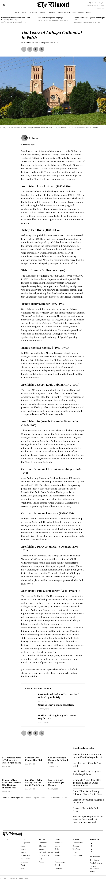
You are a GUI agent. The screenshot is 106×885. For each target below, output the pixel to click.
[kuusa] (25, 138)
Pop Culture (25, 858)
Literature (24, 862)
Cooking (76, 846)
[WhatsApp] (41, 49)
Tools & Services (96, 863)
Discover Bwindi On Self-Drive (86, 809)
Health (57, 855)
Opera (23, 868)
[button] (4, 5)
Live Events (77, 849)
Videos (41, 862)
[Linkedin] (91, 849)
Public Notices (44, 855)
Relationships (60, 862)
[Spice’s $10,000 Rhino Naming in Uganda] (58, 774)
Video (75, 852)
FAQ (40, 858)
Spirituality (25, 43)
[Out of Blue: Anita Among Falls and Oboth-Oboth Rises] (35, 774)
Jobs (56, 858)
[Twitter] (29, 49)
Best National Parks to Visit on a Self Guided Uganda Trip (15, 18)
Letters (41, 849)
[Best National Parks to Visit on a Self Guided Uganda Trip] (30, 697)
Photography (78, 855)
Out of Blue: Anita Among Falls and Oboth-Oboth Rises (34, 782)
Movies (23, 849)
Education (59, 842)
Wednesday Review (46, 852)
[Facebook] (23, 49)
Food (57, 852)
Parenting (58, 868)
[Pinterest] (35, 49)
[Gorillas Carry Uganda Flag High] (30, 708)
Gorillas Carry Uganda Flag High (50, 17)
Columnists (43, 842)
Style (57, 849)
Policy (92, 871)
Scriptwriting (26, 855)
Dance (23, 852)
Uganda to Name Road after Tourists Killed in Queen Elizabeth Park (11, 784)
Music (23, 846)
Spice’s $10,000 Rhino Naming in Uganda (56, 782)
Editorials (42, 846)
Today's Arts (25, 842)
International (95, 857)
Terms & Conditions (94, 867)
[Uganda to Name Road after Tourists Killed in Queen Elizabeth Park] (12, 774)
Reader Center (78, 842)
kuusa (35, 138)
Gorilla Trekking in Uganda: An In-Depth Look (89, 18)
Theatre (23, 865)
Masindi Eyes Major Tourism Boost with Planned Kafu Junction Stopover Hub (88, 819)
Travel (57, 865)
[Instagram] (91, 846)
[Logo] (53, 5)
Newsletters (94, 860)
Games (57, 846)
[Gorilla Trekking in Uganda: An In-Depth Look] (30, 718)
